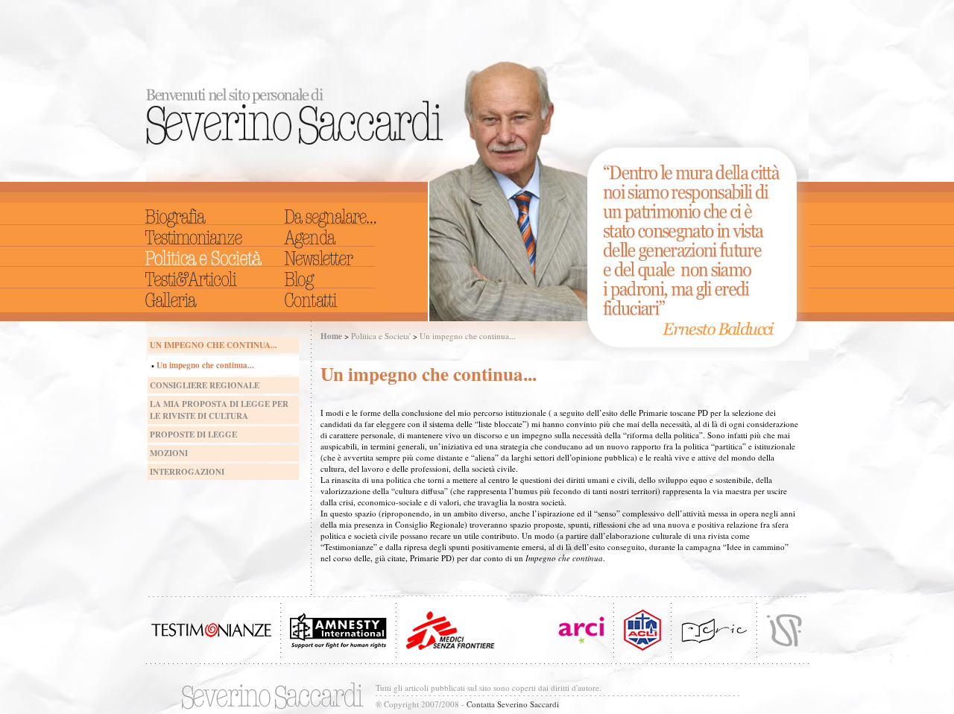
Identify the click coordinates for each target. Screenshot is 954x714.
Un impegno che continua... (468, 335)
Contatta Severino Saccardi (513, 704)
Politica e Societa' (381, 335)
